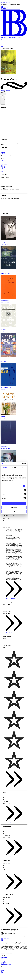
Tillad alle (14, 503)
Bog (2, 92)
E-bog (5, 91)
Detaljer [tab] (14, 467)
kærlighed (3, 152)
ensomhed (3, 153)
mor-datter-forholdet (5, 151)
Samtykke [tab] (5, 467)
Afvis (14, 511)
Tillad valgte (14, 507)
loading (2, 95)
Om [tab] (23, 467)
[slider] (14, 63)
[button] (14, 933)
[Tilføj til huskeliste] (3, 103)
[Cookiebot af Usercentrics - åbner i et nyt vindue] (21, 464)
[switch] (25, 490)
